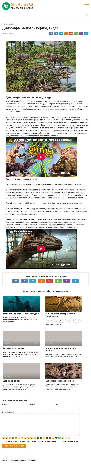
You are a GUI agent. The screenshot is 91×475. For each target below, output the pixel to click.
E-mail (32, 404)
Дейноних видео (11, 381)
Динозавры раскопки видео (60, 381)
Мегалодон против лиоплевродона (21, 313)
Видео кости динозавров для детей (61, 349)
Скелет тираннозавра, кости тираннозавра (60, 314)
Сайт (57, 404)
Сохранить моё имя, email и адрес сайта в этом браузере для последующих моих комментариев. (41, 441)
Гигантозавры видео (13, 348)
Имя (4, 404)
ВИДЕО (11, 33)
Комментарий (8, 412)
